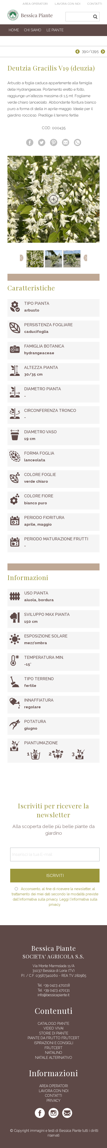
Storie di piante (53, 1033)
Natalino (53, 1053)
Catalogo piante (53, 1024)
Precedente (77, 51)
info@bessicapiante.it (53, 995)
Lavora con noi (67, 3)
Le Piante (55, 30)
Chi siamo (32, 30)
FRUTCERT (53, 1048)
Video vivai (53, 1028)
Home (14, 30)
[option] (53, 199)
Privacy (53, 1101)
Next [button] (85, 258)
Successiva (103, 51)
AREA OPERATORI (53, 1086)
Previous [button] (21, 258)
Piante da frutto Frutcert (53, 1038)
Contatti (94, 3)
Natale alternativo (53, 1058)
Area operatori (35, 3)
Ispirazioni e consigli (53, 1043)
